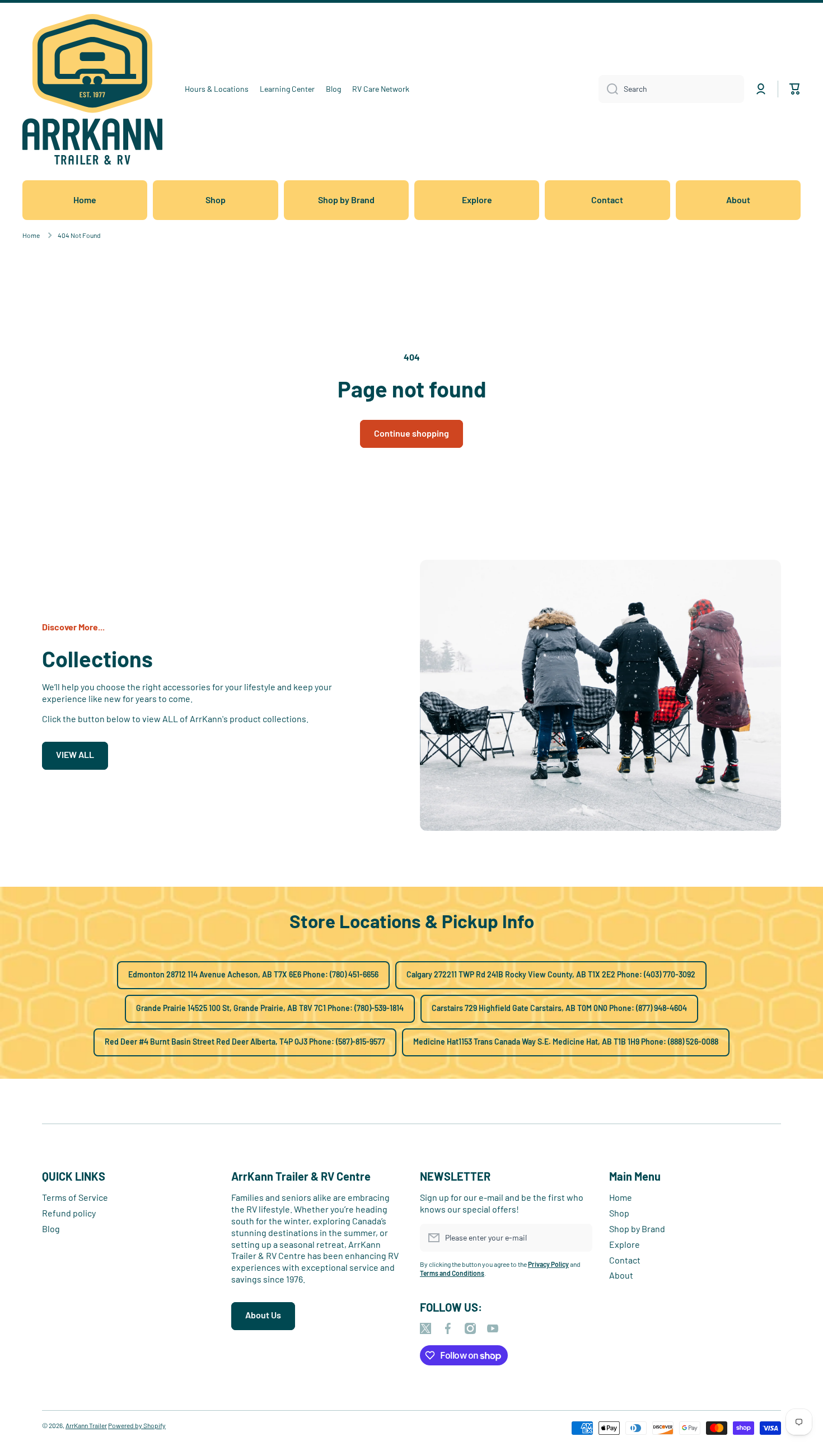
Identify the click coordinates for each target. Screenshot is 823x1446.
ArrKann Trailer (86, 1425)
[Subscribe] (578, 1238)
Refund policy (69, 1213)
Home (31, 235)
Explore (624, 1244)
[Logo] (92, 89)
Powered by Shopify (137, 1425)
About (621, 1275)
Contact (624, 1260)
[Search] (608, 89)
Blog (51, 1228)
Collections (97, 658)
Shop (619, 1213)
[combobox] (671, 89)
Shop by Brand (637, 1228)
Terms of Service (75, 1197)
